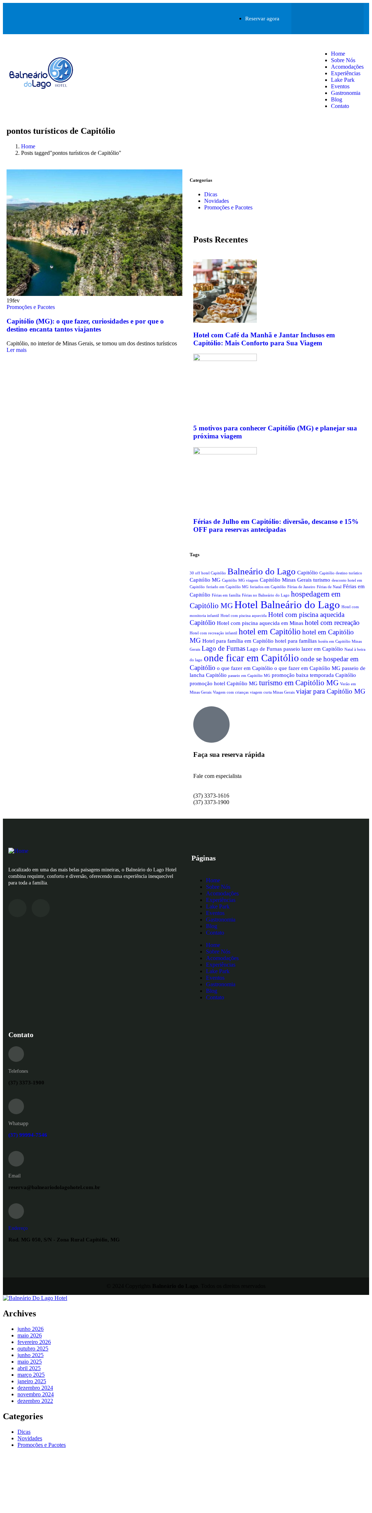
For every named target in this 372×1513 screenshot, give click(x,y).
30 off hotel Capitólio (208, 573)
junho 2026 (30, 1329)
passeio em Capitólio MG (249, 676)
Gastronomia (345, 93)
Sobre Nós (343, 60)
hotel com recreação (332, 622)
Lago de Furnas (223, 648)
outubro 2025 (32, 1348)
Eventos (340, 86)
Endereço (18, 1228)
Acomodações (347, 67)
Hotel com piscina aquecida (244, 616)
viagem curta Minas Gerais (272, 692)
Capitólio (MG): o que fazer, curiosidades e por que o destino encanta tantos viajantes (85, 325)
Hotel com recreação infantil (213, 633)
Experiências (345, 73)
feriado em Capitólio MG (227, 587)
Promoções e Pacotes (31, 307)
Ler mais (17, 350)
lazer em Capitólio (322, 649)
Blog (336, 99)
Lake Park (343, 80)
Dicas (210, 194)
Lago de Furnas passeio (273, 649)
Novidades (216, 201)
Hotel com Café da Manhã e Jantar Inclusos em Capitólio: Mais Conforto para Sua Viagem (264, 339)
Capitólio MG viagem (240, 580)
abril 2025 (29, 1368)
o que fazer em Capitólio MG (307, 668)
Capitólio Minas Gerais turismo (295, 580)
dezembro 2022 (35, 1401)
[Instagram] (313, 18)
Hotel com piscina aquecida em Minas (260, 623)
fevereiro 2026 (34, 1342)
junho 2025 (30, 1355)
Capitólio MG (205, 580)
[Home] (41, 90)
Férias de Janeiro (301, 587)
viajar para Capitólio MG (330, 691)
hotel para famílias (296, 641)
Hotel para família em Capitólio (238, 641)
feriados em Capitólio (268, 587)
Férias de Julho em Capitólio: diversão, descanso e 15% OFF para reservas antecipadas (276, 525)
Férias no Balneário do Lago (266, 595)
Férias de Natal (329, 587)
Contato (340, 106)
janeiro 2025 (31, 1381)
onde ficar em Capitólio (251, 658)
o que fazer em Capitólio (245, 668)
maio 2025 (29, 1362)
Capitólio (307, 572)
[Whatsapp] (342, 18)
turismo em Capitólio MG (299, 682)
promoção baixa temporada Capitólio (314, 675)
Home (338, 54)
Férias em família (226, 595)
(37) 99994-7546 (27, 1135)
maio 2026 (29, 1335)
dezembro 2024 (35, 1388)
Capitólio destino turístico (340, 573)
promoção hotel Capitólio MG (224, 683)
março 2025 (31, 1375)
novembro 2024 (35, 1394)
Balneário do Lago (261, 571)
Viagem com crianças (230, 692)
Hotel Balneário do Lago (287, 604)
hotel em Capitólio (270, 631)
